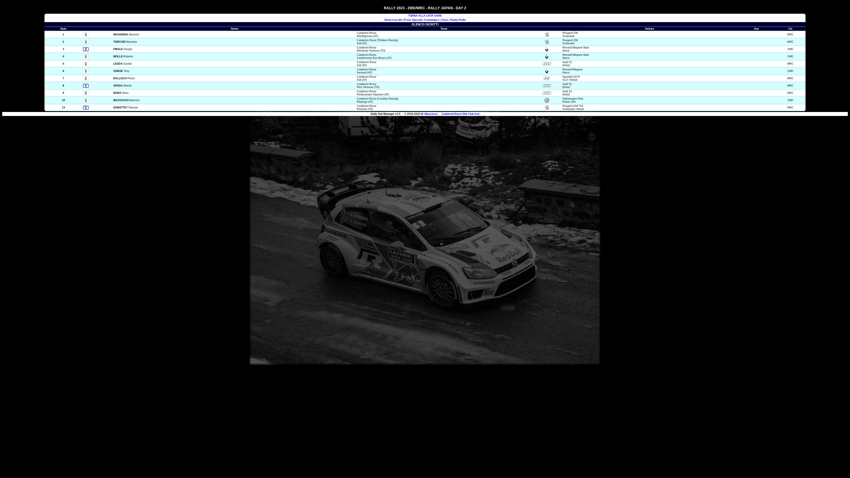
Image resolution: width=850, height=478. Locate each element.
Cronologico (431, 19)
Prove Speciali (413, 19)
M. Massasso (429, 114)
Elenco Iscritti (393, 19)
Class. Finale (449, 19)
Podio (462, 19)
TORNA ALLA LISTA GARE (425, 15)
